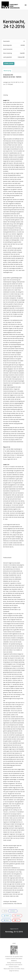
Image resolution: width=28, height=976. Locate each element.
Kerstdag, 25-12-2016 (14, 930)
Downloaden (8, 63)
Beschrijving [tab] (7, 70)
